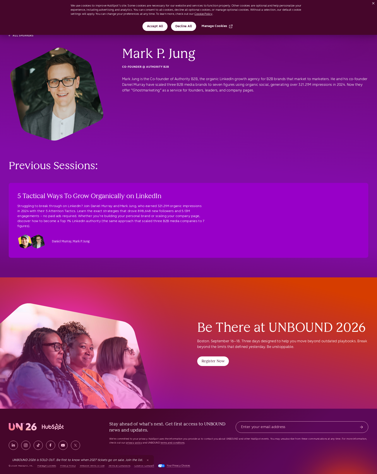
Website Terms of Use (92, 465)
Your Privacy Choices (178, 465)
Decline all (183, 26)
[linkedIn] (13, 445)
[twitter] (75, 445)
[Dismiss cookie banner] (373, 2)
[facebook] (50, 445)
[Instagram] (25, 445)
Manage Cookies (214, 26)
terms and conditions (173, 442)
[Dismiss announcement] (147, 460)
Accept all (155, 26)
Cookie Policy (203, 13)
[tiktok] (38, 445)
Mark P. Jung (81, 241)
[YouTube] (63, 445)
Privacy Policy (68, 465)
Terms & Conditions (119, 465)
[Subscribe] (361, 427)
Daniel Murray (61, 241)
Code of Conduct (144, 465)
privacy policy (134, 442)
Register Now (213, 361)
